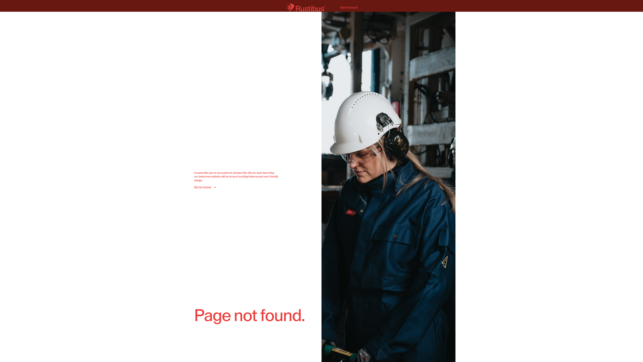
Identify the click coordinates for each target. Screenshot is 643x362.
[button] (448, 181)
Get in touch (349, 7)
